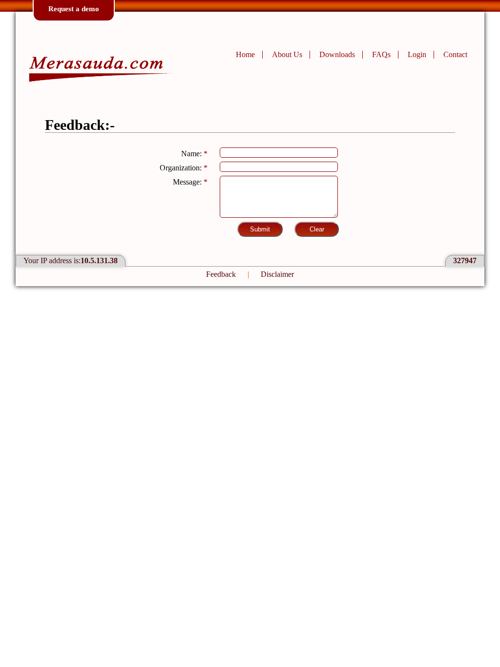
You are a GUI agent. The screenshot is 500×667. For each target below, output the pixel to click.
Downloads (337, 54)
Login (417, 54)
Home (245, 54)
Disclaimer (277, 274)
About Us (287, 54)
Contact (455, 54)
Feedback (221, 274)
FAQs (381, 54)
